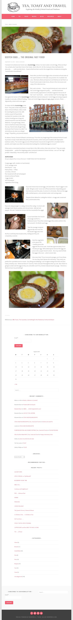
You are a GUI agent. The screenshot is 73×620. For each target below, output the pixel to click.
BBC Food (15, 320)
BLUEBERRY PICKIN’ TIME (20, 480)
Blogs (42, 16)
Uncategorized (18, 576)
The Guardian (23, 320)
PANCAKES (17, 502)
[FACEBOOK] (31, 613)
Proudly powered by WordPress (26, 617)
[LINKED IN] (41, 613)
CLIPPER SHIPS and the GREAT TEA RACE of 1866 (26, 527)
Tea (19, 16)
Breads (16, 547)
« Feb (15, 384)
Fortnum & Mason (49, 320)
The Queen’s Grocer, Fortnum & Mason (24, 510)
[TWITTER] (34, 613)
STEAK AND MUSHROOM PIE (30, 417)
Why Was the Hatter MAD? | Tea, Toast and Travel (26, 434)
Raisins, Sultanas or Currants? (30, 400)
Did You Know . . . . (19, 519)
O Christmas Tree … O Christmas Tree (23, 514)
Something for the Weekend (35, 320)
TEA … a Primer (18, 532)
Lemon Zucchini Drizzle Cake (26, 439)
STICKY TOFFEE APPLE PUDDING (22, 523)
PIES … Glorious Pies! (19, 493)
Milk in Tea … (17, 485)
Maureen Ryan (17, 409)
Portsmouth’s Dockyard (29, 404)
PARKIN (16, 497)
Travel (26, 16)
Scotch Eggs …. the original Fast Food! (25, 57)
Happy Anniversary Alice (47, 434)
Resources (50, 16)
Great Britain (17, 551)
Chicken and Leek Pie (47, 421)
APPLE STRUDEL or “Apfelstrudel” (22, 476)
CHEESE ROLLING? (19, 506)
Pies (15, 555)
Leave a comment (20, 62)
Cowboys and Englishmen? (21, 489)
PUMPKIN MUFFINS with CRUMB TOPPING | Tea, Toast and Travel (30, 430)
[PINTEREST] (38, 613)
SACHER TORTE (18, 472)
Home (13, 16)
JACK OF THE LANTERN (29, 413)
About (60, 16)
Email (16, 338)
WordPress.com (52, 617)
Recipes (34, 16)
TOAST (24, 443)
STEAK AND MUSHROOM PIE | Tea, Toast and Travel (27, 421)
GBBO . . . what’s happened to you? (32, 409)
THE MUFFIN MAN (53, 430)
